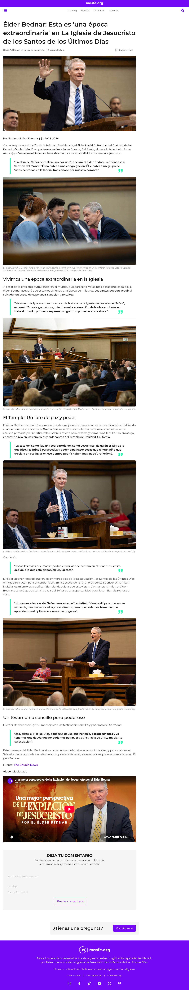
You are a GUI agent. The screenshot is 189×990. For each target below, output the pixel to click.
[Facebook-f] (79, 983)
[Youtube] (99, 983)
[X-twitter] (109, 983)
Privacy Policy (94, 975)
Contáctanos (74, 975)
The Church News (26, 764)
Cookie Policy (114, 975)
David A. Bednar (11, 50)
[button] (5, 10)
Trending (72, 10)
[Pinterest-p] (119, 983)
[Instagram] (69, 983)
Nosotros (114, 10)
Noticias (85, 10)
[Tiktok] (89, 983)
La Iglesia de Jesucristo (33, 50)
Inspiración (99, 10)
